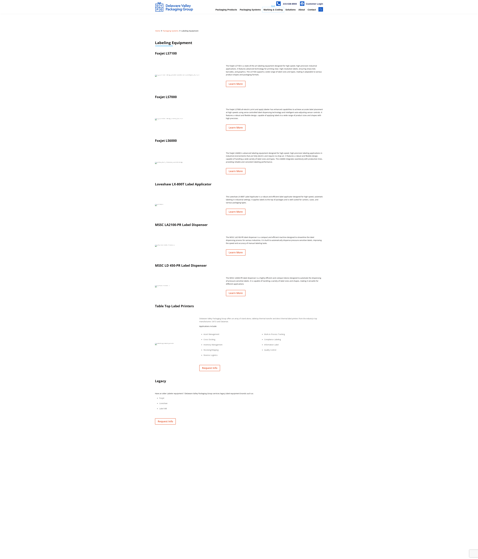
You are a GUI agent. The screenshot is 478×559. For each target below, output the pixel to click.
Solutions (290, 9)
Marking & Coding (273, 9)
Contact (312, 9)
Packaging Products (226, 9)
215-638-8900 (290, 4)
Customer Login (314, 4)
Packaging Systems (250, 9)
